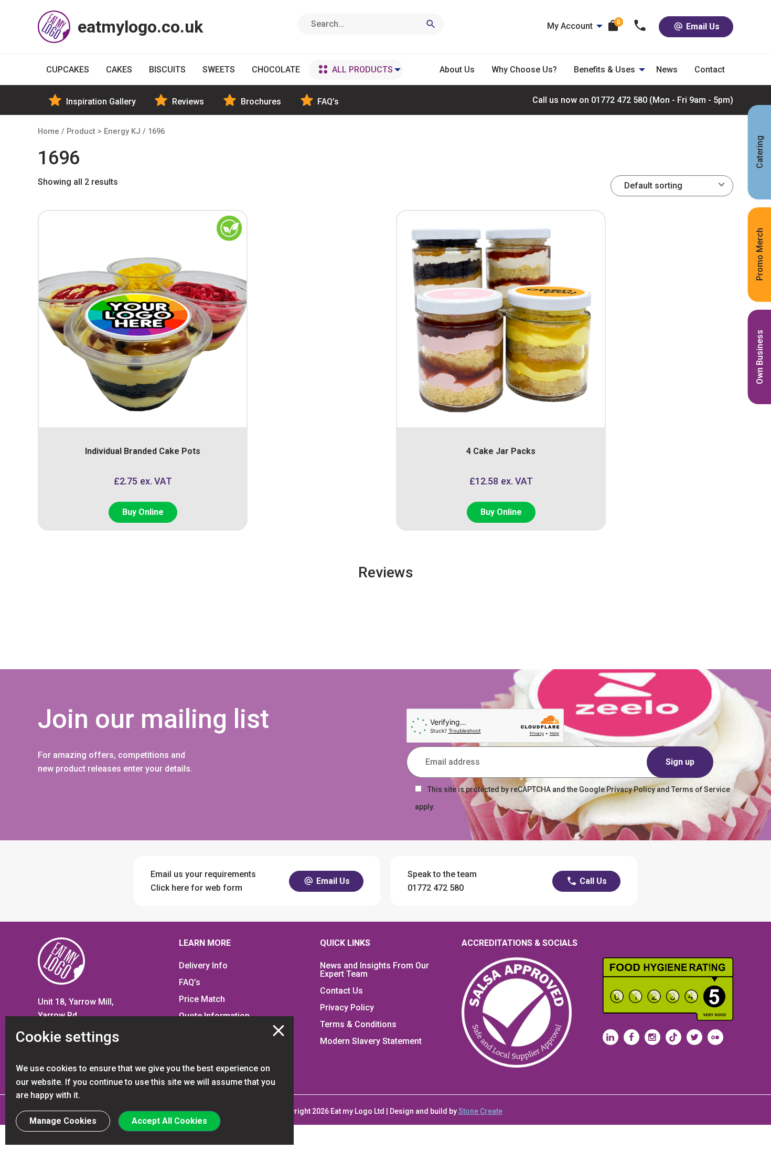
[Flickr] (715, 1037)
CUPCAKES (67, 70)
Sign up (680, 762)
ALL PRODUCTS (362, 70)
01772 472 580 (632, 100)
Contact (709, 70)
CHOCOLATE (276, 70)
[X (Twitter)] (694, 1037)
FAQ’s (327, 102)
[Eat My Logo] (61, 961)
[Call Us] (640, 26)
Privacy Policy (347, 1007)
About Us (457, 70)
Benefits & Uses (604, 70)
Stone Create (480, 1111)
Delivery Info (203, 965)
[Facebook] (631, 1037)
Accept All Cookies (169, 1121)
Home (48, 131)
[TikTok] (673, 1037)
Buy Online (143, 512)
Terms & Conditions (358, 1024)
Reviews (187, 102)
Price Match (202, 999)
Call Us (592, 881)
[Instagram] (652, 1037)
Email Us (702, 26)
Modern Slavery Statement (371, 1041)
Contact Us (341, 991)
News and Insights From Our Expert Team (374, 970)
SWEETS (218, 70)
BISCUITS (167, 70)
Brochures (260, 102)
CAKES (119, 70)
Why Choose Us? (524, 70)
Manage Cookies (63, 1121)
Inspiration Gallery (100, 102)
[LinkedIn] (610, 1037)
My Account (570, 26)
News (667, 70)
